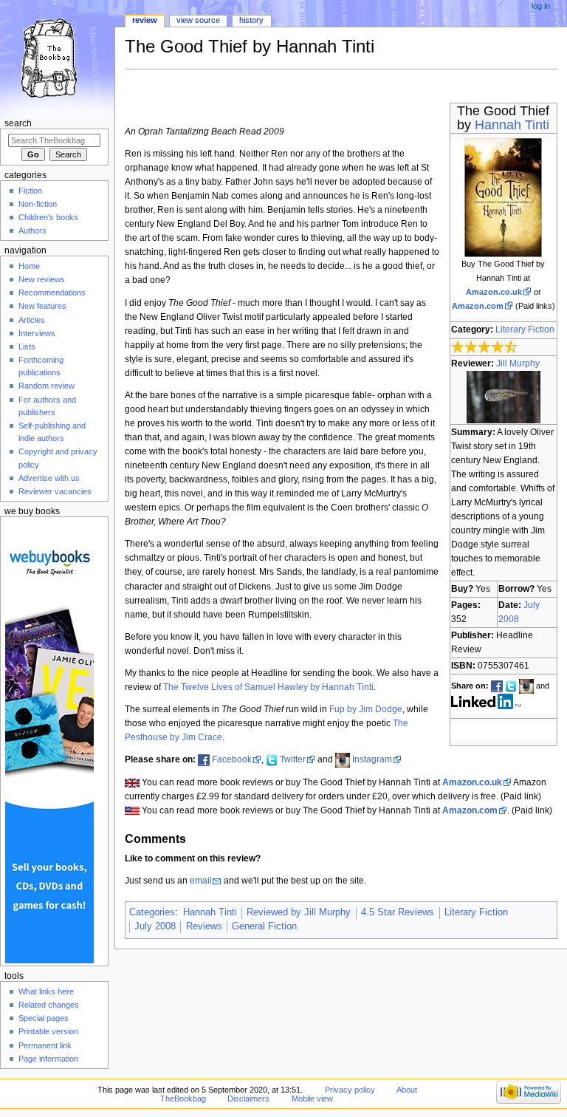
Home (29, 266)
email (201, 880)
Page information (48, 1058)
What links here (46, 991)
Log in (541, 5)
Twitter (293, 759)
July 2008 (155, 926)
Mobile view (312, 1098)
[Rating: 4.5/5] (484, 346)
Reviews (204, 926)
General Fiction (264, 926)
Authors (32, 230)
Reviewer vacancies (55, 491)
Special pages (43, 1018)
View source (198, 20)
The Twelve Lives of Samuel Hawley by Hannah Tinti (268, 687)
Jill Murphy (518, 363)
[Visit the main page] (57, 57)
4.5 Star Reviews (397, 912)
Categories (152, 912)
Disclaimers (248, 1098)
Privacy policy (350, 1089)
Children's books (48, 217)
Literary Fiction (524, 329)
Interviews (36, 333)
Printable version (48, 1031)
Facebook (232, 759)
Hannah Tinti (512, 124)
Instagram (372, 759)
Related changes (48, 1004)
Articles (31, 319)
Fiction (30, 190)
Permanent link (45, 1045)
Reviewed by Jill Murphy (299, 912)
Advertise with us (49, 478)
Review (144, 20)
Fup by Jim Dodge (365, 709)
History (251, 20)
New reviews (41, 279)
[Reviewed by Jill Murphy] (503, 396)
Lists (26, 346)
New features (42, 305)
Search (18, 123)
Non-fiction (37, 203)
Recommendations (52, 292)
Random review (46, 385)
